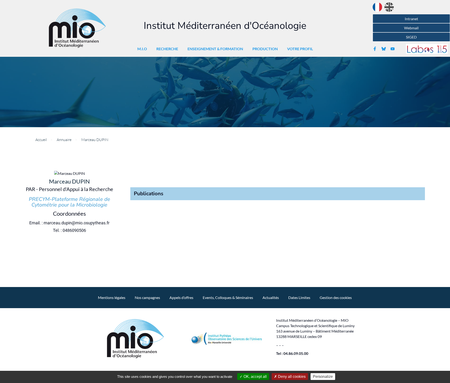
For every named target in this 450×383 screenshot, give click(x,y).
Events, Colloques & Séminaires (228, 297)
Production (265, 48)
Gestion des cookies (336, 297)
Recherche (167, 48)
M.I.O (142, 48)
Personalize (323, 377)
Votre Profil (300, 48)
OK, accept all (255, 377)
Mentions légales (111, 297)
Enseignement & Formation (215, 48)
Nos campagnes (147, 297)
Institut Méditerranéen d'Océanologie (225, 25)
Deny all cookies (291, 377)
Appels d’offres (181, 297)
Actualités (270, 297)
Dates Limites (299, 297)
